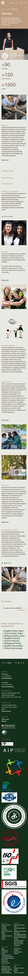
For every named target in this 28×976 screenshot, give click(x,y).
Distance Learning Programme (18, 944)
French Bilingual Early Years (19, 929)
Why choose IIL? (6, 966)
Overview (4, 928)
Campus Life (5, 947)
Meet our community (7, 931)
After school (5, 961)
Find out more (8, 216)
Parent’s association (19, 972)
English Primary (12, 639)
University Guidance (7, 936)
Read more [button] (5, 160)
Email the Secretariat (7, 686)
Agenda (16, 969)
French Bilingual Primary (20, 936)
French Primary (12, 641)
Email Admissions (7, 678)
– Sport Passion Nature (7, 956)
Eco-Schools (14, 491)
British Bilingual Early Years (19, 926)
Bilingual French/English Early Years (20, 932)
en (12, 3)
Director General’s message (6, 926)
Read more (7, 563)
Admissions (4, 964)
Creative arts (5, 952)
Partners (4, 721)
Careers (3, 939)
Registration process (7, 969)
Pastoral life (4, 959)
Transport (16, 950)
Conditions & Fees (6, 968)
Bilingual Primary (12, 644)
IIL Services (17, 947)
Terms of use (5, 719)
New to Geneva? (6, 971)
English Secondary (8, 178)
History (3, 933)
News (3, 949)
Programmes (17, 923)
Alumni (3, 937)
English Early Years (13, 631)
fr (9, 3)
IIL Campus (4, 929)
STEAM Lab (4, 950)
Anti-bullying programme (8, 958)
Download (21, 610)
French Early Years (13, 634)
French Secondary (7, 184)
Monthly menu (17, 949)
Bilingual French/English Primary (20, 938)
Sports (3, 953)
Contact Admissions (7, 972)
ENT (15, 966)
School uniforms (18, 952)
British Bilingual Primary (20, 934)
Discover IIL (5, 923)
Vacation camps (6, 963)
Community (17, 964)
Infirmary (16, 953)
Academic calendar (19, 968)
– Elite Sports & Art (6, 955)
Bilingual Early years (14, 636)
